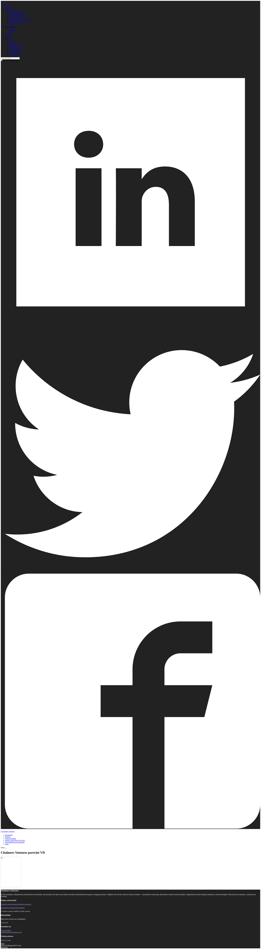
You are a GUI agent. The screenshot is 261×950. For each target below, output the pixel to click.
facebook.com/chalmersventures (13, 908)
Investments (9, 7)
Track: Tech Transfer (15, 16)
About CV (12, 40)
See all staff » (6, 930)
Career (11, 42)
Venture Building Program (17, 12)
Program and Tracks (11, 11)
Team (6, 844)
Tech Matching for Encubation (15, 842)
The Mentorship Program (17, 14)
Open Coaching (14, 22)
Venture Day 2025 (11, 47)
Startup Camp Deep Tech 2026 (19, 18)
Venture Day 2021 (15, 54)
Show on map (6, 940)
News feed (12, 29)
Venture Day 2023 (15, 53)
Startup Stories (9, 25)
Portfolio (8, 9)
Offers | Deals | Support (16, 23)
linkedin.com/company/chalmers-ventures (16, 904)
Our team (8, 34)
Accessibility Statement (16, 45)
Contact (7, 36)
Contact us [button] (4, 3)
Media (11, 33)
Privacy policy (13, 44)
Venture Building (10, 839)
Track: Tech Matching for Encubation (21, 20)
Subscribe (4, 922)
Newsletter (12, 31)
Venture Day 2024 (15, 51)
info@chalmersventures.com (11, 932)
